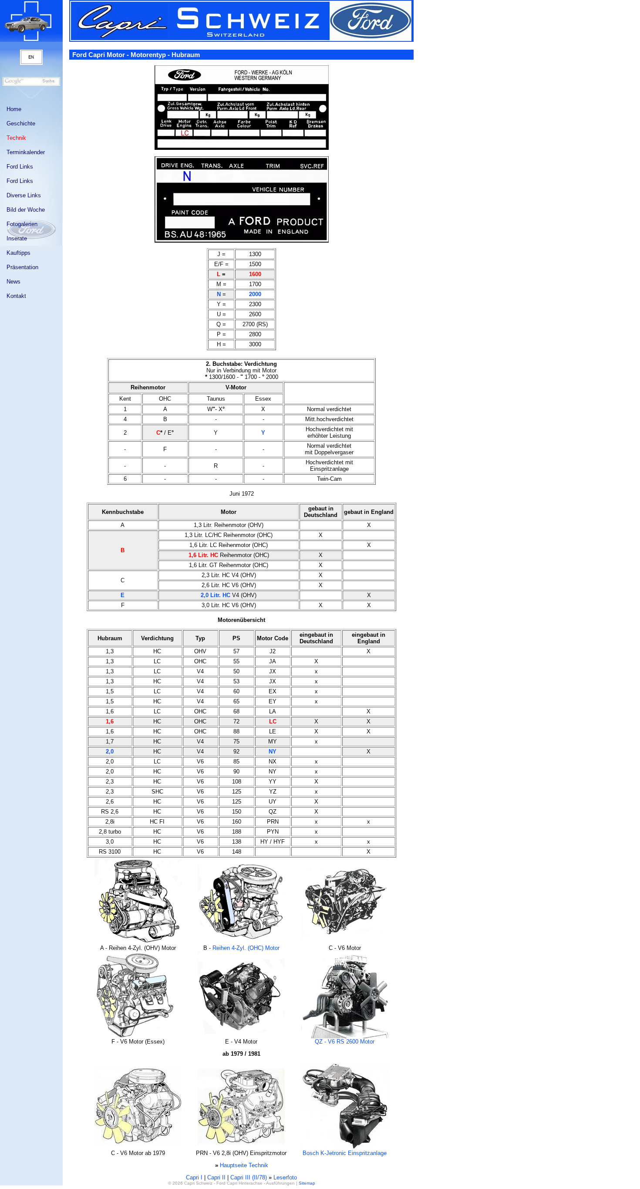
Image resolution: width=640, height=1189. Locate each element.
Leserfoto (285, 1177)
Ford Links (20, 166)
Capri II (216, 1177)
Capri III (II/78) (248, 1177)
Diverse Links (24, 195)
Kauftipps (18, 253)
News (13, 281)
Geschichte (21, 123)
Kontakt (16, 296)
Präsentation (22, 267)
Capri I (194, 1177)
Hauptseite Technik (244, 1165)
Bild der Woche (26, 209)
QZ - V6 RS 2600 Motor (344, 1041)
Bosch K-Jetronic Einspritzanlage (345, 1153)
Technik (16, 138)
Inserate (17, 238)
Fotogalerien (22, 224)
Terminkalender (26, 152)
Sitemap (307, 1183)
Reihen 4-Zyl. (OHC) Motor (246, 948)
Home (14, 109)
